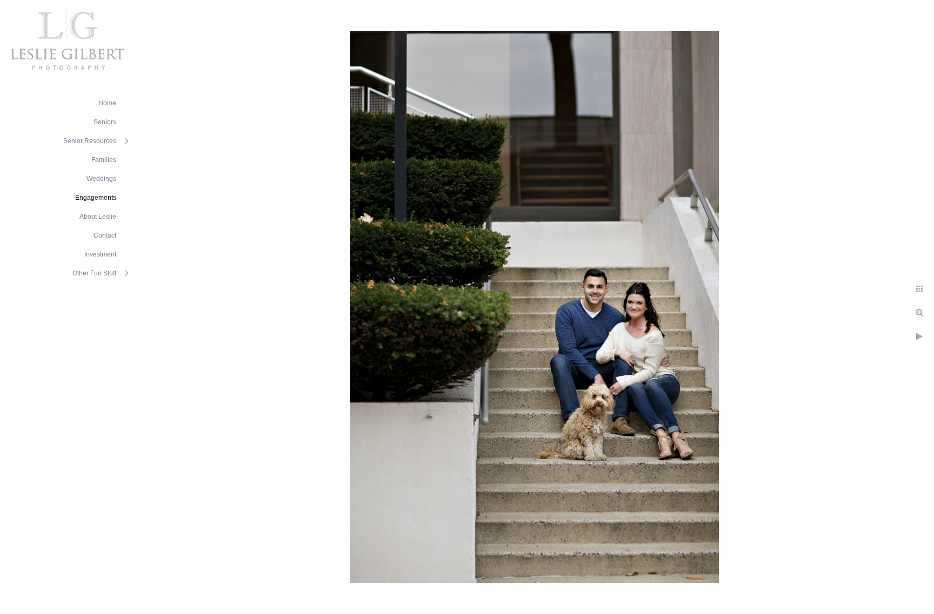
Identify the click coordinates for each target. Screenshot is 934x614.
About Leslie (97, 216)
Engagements (95, 197)
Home (107, 103)
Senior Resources (89, 141)
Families (103, 160)
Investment (100, 254)
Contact (105, 235)
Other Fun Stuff (94, 273)
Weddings (101, 179)
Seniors (105, 122)
